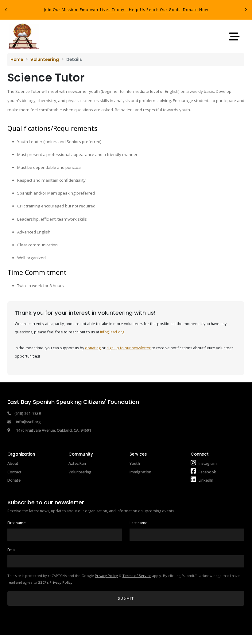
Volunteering (44, 60)
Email (12, 549)
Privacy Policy (106, 575)
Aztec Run (77, 463)
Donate (14, 480)
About (12, 463)
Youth (135, 463)
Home (16, 60)
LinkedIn (206, 480)
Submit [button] (126, 598)
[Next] (246, 10)
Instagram (208, 463)
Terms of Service (136, 575)
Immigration (140, 472)
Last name (139, 522)
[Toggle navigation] (234, 36)
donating (93, 348)
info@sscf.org (112, 332)
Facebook (207, 472)
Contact (14, 472)
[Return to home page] (24, 36)
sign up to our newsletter (129, 348)
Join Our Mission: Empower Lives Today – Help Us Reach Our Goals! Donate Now (126, 9)
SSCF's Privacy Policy (55, 582)
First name (16, 522)
